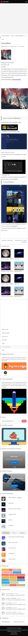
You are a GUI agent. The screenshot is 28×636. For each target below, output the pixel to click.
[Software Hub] (4, 1)
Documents (5, 336)
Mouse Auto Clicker (7, 572)
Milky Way (16, 258)
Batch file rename (20, 575)
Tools (3, 343)
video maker (13, 580)
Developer (4, 339)
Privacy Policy (14, 632)
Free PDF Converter (7, 425)
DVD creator (5, 577)
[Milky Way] (20, 253)
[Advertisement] (14, 15)
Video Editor (21, 577)
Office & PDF (5, 329)
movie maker (21, 580)
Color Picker (13, 577)
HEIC (3, 350)
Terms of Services (14, 634)
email (14, 569)
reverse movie (14, 582)
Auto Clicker (5, 575)
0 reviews (22, 46)
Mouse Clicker (17, 572)
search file (4, 569)
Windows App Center (19, 621)
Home (12, 35)
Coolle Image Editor (7, 379)
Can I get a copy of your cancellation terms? (17, 613)
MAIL (10, 569)
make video (13, 585)
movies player (21, 585)
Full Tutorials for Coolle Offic (10, 612)
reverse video (5, 582)
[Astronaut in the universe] (7, 266)
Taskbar (12, 575)
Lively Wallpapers (19, 35)
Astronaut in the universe (7, 271)
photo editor (5, 580)
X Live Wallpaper (8, 602)
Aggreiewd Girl (18, 271)
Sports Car (10, 240)
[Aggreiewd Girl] (20, 266)
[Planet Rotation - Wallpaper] (7, 253)
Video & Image (5, 333)
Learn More (14, 462)
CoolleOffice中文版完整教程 (10, 598)
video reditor (5, 585)
